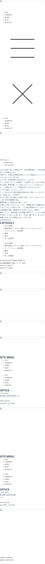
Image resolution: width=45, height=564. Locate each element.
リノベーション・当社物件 (14, 231)
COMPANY (8, 15)
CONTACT (8, 22)
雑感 (6, 233)
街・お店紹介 (9, 238)
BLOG (7, 20)
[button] (22, 71)
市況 (6, 236)
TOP (6, 12)
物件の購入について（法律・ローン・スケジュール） (23, 228)
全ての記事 (8, 226)
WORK (7, 17)
